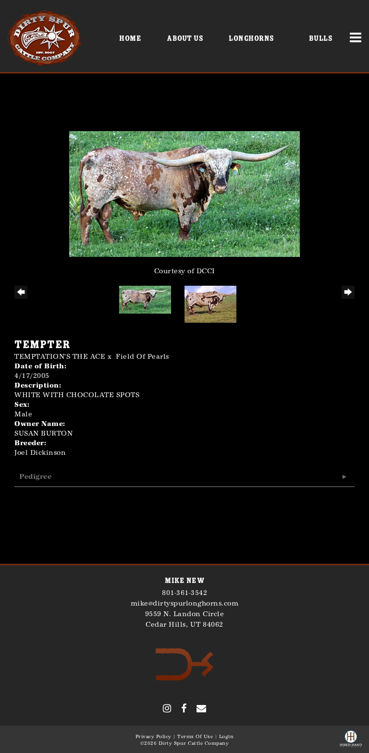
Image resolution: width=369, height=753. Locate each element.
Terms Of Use (195, 737)
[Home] (185, 664)
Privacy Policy (153, 737)
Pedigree (35, 477)
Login (226, 737)
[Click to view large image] (184, 193)
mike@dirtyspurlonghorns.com (185, 603)
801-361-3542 (184, 593)
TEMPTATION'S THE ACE (59, 356)
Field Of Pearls (142, 356)
